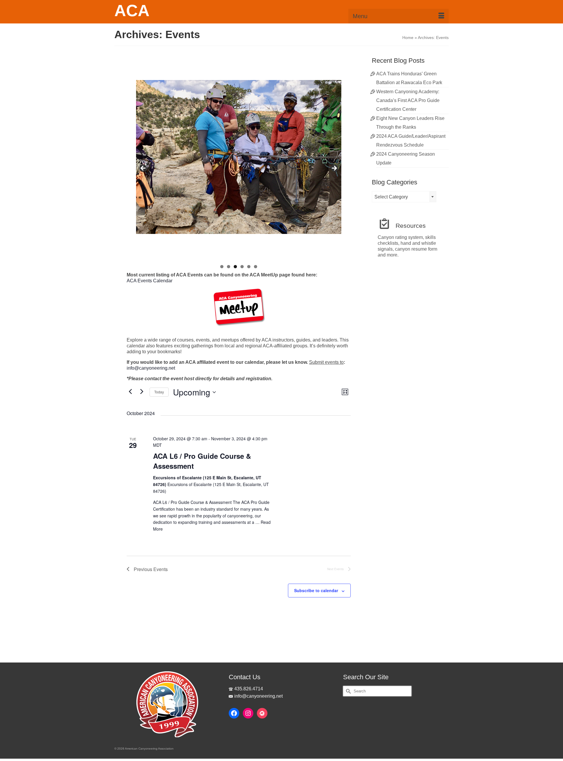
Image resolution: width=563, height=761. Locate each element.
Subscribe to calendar (316, 590)
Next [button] (334, 168)
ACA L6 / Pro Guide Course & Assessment (202, 461)
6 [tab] (255, 266)
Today (159, 391)
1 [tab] (221, 266)
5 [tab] (248, 266)
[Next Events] (141, 391)
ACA (132, 10)
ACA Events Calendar (149, 280)
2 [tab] (228, 266)
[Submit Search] (347, 691)
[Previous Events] (130, 391)
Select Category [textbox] (391, 196)
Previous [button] (143, 168)
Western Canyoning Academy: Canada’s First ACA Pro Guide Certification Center (408, 100)
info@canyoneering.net (151, 368)
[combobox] (404, 196)
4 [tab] (242, 266)
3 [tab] (235, 266)
